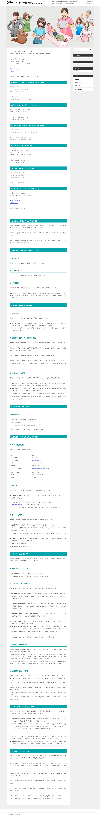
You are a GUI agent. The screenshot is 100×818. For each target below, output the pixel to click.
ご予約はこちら (14, 71)
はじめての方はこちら (16, 69)
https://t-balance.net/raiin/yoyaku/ (40, 468)
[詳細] (49, 318)
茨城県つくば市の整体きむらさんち (25, 2)
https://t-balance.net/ (37, 460)
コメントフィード (79, 85)
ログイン (77, 79)
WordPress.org (78, 89)
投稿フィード (78, 82)
